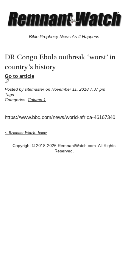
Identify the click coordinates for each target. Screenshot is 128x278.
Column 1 (37, 100)
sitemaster (34, 89)
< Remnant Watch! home (26, 133)
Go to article (19, 76)
